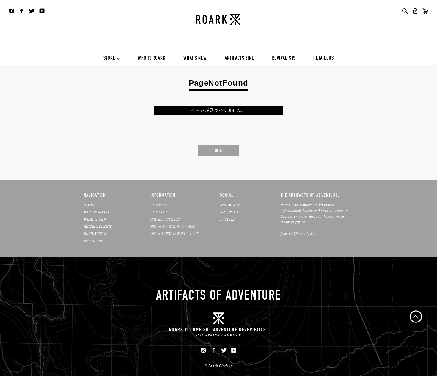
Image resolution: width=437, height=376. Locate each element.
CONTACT (159, 212)
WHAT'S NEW (195, 58)
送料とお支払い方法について (174, 233)
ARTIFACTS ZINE (239, 58)
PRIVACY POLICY (165, 219)
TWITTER (228, 219)
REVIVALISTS (283, 58)
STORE (109, 58)
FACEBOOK (229, 212)
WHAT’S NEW (95, 219)
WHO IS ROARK (152, 58)
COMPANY (159, 205)
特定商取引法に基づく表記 (172, 226)
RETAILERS (323, 58)
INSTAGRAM (230, 205)
